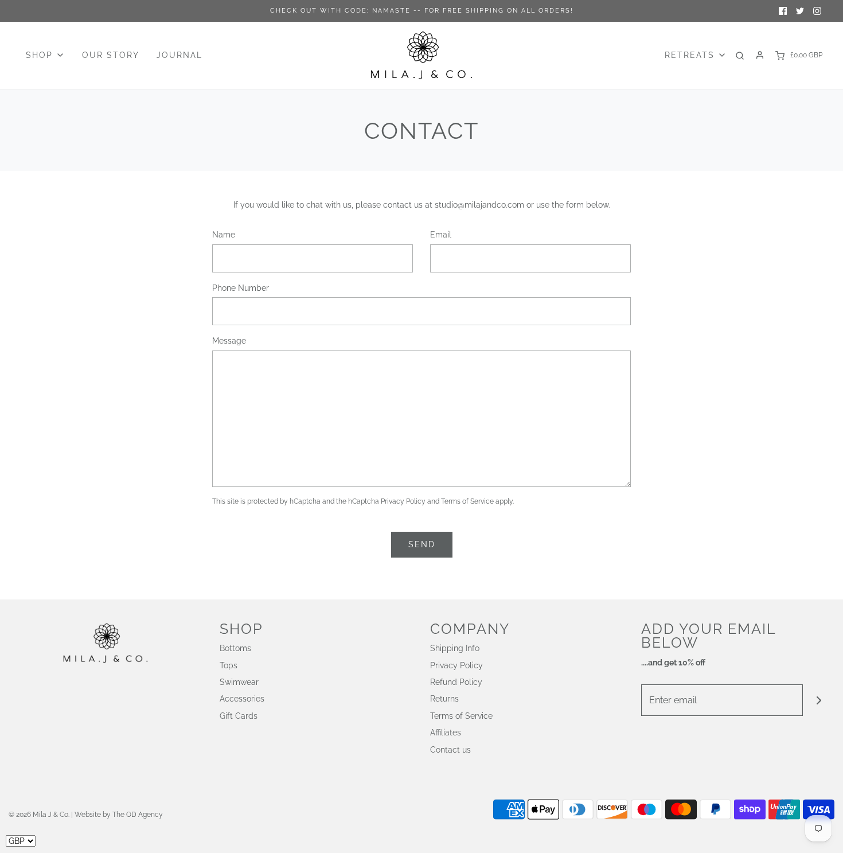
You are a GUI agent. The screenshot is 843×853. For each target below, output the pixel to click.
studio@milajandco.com (479, 204)
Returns (444, 698)
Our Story (110, 55)
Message (229, 340)
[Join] (818, 700)
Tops (228, 665)
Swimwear (239, 682)
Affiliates (445, 732)
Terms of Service (467, 501)
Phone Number (240, 288)
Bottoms (235, 648)
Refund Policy (456, 682)
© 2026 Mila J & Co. (39, 815)
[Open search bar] (739, 55)
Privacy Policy (403, 501)
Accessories (242, 698)
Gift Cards (238, 715)
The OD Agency (137, 815)
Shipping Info (454, 648)
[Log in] (760, 55)
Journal (179, 55)
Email (440, 234)
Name (223, 234)
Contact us (450, 749)
